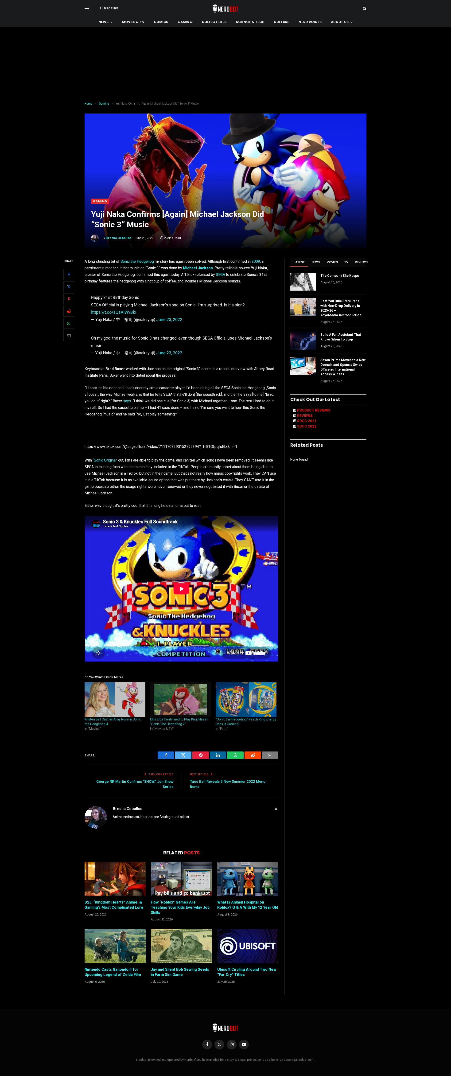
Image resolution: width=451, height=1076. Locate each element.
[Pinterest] (68, 299)
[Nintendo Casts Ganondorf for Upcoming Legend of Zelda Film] (115, 946)
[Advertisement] (225, 64)
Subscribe (108, 8)
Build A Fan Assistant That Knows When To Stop (340, 337)
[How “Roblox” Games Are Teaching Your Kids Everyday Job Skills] (181, 879)
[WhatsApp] (68, 323)
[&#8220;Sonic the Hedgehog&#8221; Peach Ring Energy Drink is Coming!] (246, 699)
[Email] (68, 335)
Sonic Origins (105, 460)
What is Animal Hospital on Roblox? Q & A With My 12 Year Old (247, 905)
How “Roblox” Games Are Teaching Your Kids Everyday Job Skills (180, 907)
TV (346, 262)
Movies (332, 262)
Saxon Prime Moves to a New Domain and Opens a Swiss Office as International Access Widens (342, 367)
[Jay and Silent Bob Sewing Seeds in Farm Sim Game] (181, 946)
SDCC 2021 (306, 421)
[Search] (364, 8)
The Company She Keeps (339, 276)
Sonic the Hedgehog (137, 261)
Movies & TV (133, 22)
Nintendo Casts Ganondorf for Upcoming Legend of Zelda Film (113, 972)
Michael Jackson (198, 268)
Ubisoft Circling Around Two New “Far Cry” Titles (246, 972)
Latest (299, 262)
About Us (340, 22)
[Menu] (87, 8)
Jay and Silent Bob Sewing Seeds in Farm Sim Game (180, 972)
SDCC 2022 (306, 426)
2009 (256, 261)
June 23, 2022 (169, 319)
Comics (161, 22)
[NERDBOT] (225, 8)
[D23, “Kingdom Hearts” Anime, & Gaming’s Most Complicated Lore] (115, 879)
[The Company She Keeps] (303, 282)
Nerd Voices (310, 22)
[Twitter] (68, 287)
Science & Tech (250, 22)
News (103, 22)
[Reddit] (68, 311)
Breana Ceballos (119, 238)
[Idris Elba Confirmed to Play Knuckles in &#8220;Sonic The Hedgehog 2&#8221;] (180, 699)
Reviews (361, 262)
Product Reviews (313, 410)
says (127, 401)
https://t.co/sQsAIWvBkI (113, 312)
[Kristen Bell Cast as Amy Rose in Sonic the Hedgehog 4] (115, 699)
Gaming (185, 22)
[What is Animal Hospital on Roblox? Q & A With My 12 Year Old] (247, 879)
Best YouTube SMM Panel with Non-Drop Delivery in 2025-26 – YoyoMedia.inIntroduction (340, 308)
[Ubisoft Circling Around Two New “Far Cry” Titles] (247, 946)
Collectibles (214, 22)
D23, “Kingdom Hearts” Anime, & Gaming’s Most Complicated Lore (114, 905)
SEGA (220, 274)
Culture (281, 22)
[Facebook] (68, 274)
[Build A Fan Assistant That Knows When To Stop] (303, 341)
